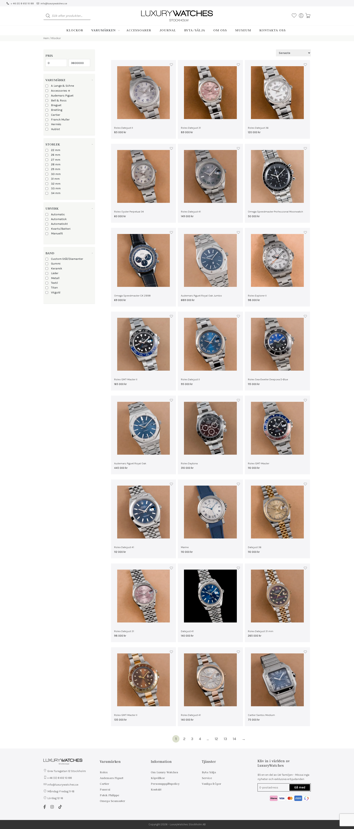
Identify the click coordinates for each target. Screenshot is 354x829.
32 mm (55, 183)
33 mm (56, 188)
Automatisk (59, 219)
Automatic (58, 214)
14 (234, 739)
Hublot (55, 129)
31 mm (55, 179)
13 (225, 739)
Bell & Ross (59, 100)
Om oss (220, 30)
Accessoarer (138, 30)
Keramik (56, 268)
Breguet (56, 105)
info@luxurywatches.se (54, 3)
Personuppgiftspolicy (165, 784)
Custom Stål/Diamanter (67, 259)
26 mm (55, 155)
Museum (243, 30)
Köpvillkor (158, 778)
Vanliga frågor (211, 784)
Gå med (299, 787)
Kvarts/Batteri (60, 229)
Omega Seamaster (112, 801)
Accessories (59, 90)
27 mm (55, 159)
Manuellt (57, 233)
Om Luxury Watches (164, 772)
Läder (54, 273)
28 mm (55, 164)
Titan (54, 287)
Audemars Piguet (62, 95)
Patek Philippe (109, 795)
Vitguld (55, 292)
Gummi (55, 263)
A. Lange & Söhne (62, 85)
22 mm (55, 150)
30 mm (56, 174)
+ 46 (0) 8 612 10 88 (22, 3)
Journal (167, 30)
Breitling (56, 110)
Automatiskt (59, 224)
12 (216, 739)
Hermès (56, 124)
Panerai (105, 789)
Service (207, 778)
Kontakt (156, 789)
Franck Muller (60, 119)
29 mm (55, 169)
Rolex (104, 772)
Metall (55, 278)
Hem (46, 38)
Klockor (74, 30)
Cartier (55, 115)
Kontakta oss (272, 30)
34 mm (55, 193)
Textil (54, 283)
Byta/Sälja (194, 30)
